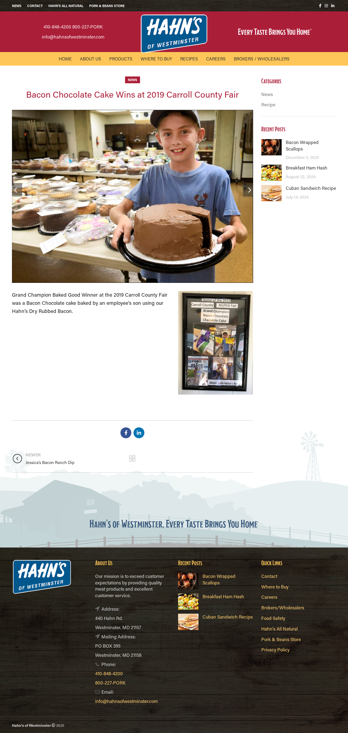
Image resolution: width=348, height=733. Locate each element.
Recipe (268, 104)
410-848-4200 (57, 27)
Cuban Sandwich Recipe (311, 188)
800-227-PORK (87, 27)
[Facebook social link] (320, 5)
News (132, 80)
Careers (269, 597)
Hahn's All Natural (279, 629)
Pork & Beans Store (281, 639)
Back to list (132, 458)
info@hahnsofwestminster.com (73, 37)
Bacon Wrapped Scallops (302, 145)
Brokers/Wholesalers (282, 607)
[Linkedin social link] (333, 5)
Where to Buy (274, 587)
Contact (269, 576)
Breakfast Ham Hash (306, 168)
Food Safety (273, 618)
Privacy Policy (275, 649)
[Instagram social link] (326, 5)
